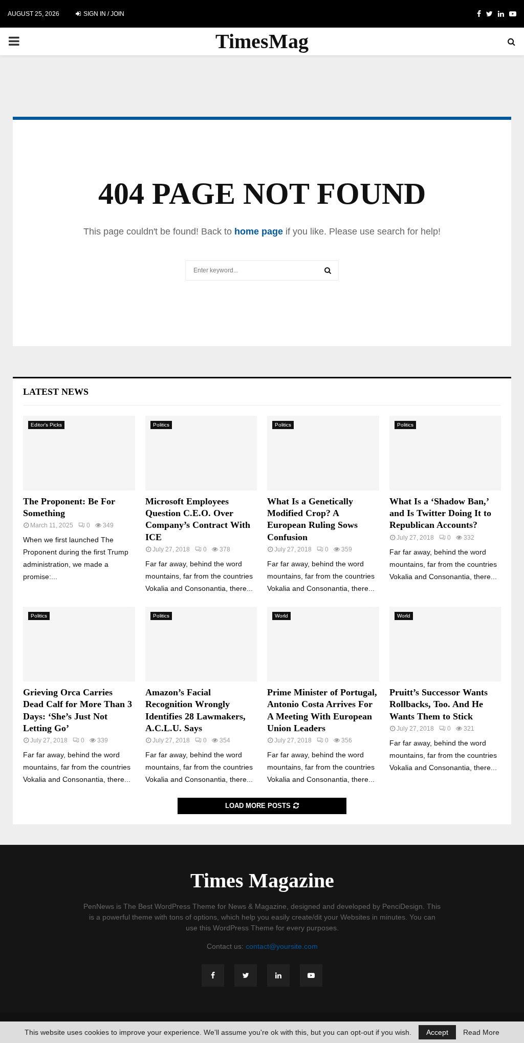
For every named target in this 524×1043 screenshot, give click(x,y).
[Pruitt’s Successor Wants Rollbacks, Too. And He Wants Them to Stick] (445, 644)
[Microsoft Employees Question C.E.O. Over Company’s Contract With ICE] (201, 453)
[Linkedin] (278, 975)
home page (258, 231)
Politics (161, 425)
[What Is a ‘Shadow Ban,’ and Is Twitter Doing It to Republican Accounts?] (445, 453)
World (281, 616)
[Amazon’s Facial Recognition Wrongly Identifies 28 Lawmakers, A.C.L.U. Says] (201, 644)
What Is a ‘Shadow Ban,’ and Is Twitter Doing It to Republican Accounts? (440, 513)
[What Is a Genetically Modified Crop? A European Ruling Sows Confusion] (323, 453)
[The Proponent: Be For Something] (79, 453)
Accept (437, 1032)
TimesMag (262, 41)
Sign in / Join (103, 13)
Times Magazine (262, 880)
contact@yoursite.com (282, 946)
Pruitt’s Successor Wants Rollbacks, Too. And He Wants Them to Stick (438, 704)
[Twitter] (245, 975)
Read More (481, 1032)
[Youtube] (311, 975)
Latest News (56, 392)
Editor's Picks (46, 425)
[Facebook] (213, 975)
